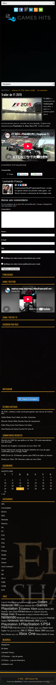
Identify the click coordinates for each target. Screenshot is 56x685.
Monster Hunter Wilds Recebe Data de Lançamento (20, 421)
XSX (3, 590)
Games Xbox (29, 608)
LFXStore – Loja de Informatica (13, 660)
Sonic (31, 627)
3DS (3, 504)
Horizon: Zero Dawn (9, 612)
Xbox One (27, 634)
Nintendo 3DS (23, 618)
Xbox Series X (42, 634)
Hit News (4, 649)
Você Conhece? (7, 567)
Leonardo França (12, 181)
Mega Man (44, 612)
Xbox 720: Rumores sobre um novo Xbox (25, 459)
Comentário (6, 209)
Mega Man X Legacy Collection (29, 614)
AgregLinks (5, 645)
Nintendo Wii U (32, 620)
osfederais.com (7, 664)
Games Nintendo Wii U (27, 606)
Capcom (4, 602)
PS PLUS (24, 628)
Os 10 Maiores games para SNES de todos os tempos (31, 455)
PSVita (4, 551)
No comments (42, 90)
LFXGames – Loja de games (12, 656)
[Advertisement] (28, 51)
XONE (32, 90)
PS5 (3, 543)
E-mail (4, 240)
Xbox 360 (40, 630)
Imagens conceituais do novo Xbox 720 (26, 446)
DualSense (12, 602)
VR (2, 570)
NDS (3, 516)
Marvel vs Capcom (33, 612)
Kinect (21, 611)
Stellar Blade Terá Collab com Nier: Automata (18, 417)
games (34, 602)
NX (2, 527)
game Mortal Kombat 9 (24, 602)
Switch (3, 563)
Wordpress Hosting (43, 681)
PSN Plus (17, 628)
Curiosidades (6, 508)
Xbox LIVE (15, 634)
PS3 (3, 535)
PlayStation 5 (32, 624)
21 (36, 486)
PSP (3, 547)
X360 (3, 582)
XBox (30, 630)
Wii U (3, 578)
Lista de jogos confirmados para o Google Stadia (25, 450)
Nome (4, 232)
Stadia (3, 555)
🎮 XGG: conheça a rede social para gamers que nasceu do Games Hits (27, 412)
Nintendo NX (42, 618)
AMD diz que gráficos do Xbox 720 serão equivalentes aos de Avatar (26, 441)
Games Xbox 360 (46, 609)
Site (2, 248)
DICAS (4, 512)
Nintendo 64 (34, 618)
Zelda (52, 634)
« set (3, 494)
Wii (2, 574)
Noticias (15, 90)
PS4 (22, 90)
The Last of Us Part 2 (14, 631)
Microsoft (44, 614)
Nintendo (4, 520)
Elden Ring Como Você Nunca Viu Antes (16, 425)
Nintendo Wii (16, 620)
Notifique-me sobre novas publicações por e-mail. (22, 264)
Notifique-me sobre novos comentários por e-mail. (22, 258)
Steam (27, 90)
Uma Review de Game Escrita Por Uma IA (17, 429)
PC (19, 90)
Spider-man (38, 628)
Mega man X (9, 614)
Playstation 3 (10, 624)
